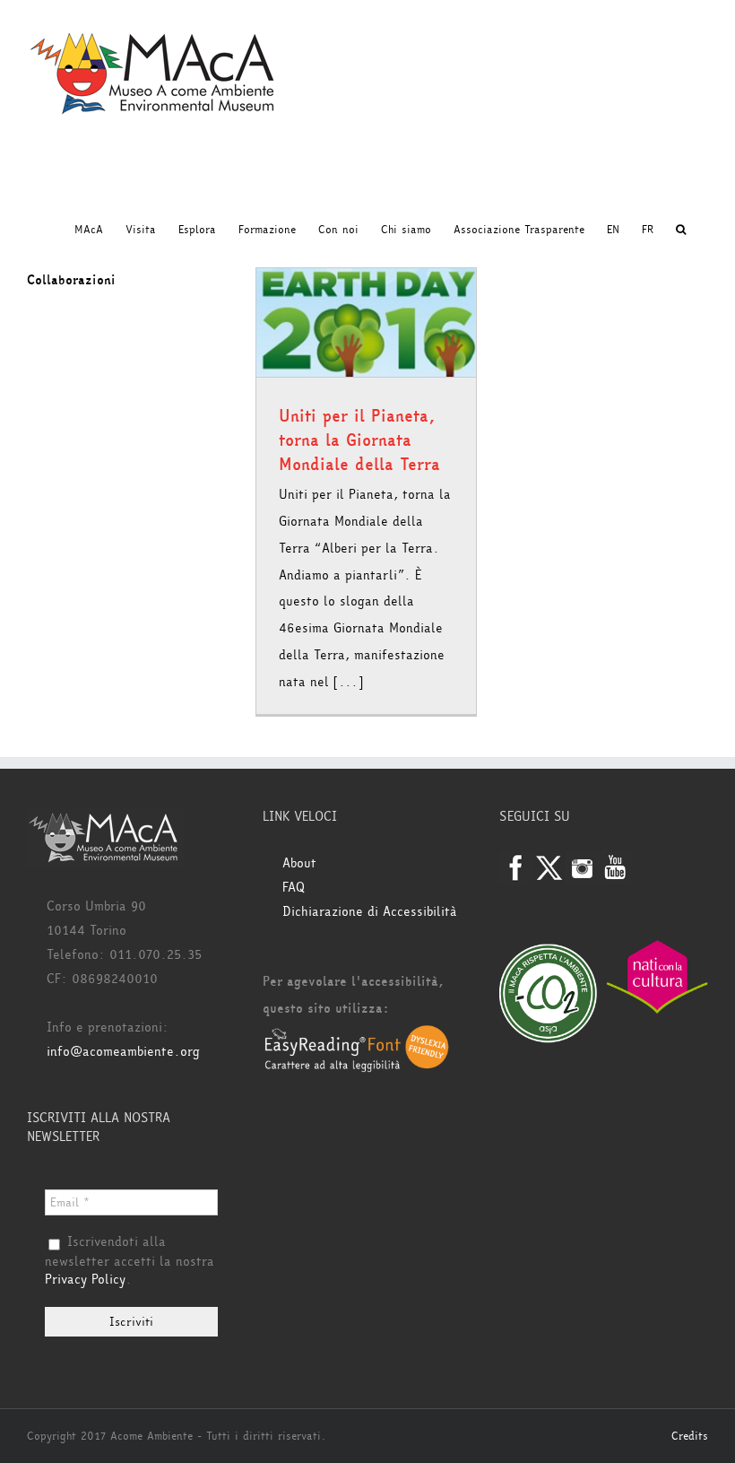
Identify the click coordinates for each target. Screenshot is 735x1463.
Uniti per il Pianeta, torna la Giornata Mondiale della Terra (359, 440)
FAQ (293, 887)
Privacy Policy (85, 1279)
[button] (681, 229)
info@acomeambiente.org (123, 1051)
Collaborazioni (71, 280)
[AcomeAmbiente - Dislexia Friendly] (357, 1035)
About (299, 863)
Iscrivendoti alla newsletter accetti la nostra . (129, 1261)
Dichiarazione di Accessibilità (369, 911)
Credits (689, 1436)
